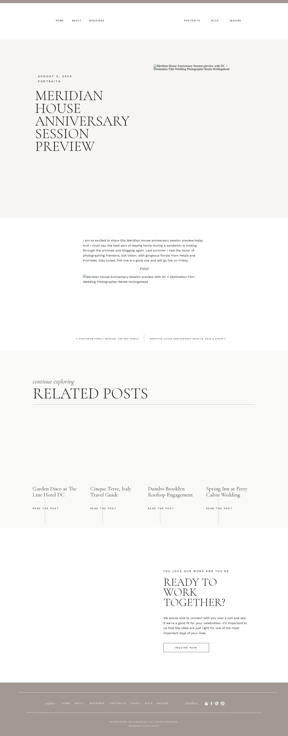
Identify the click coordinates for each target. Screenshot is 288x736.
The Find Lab (152, 485)
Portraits (49, 81)
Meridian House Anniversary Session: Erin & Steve (186, 339)
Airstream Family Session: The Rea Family (109, 339)
